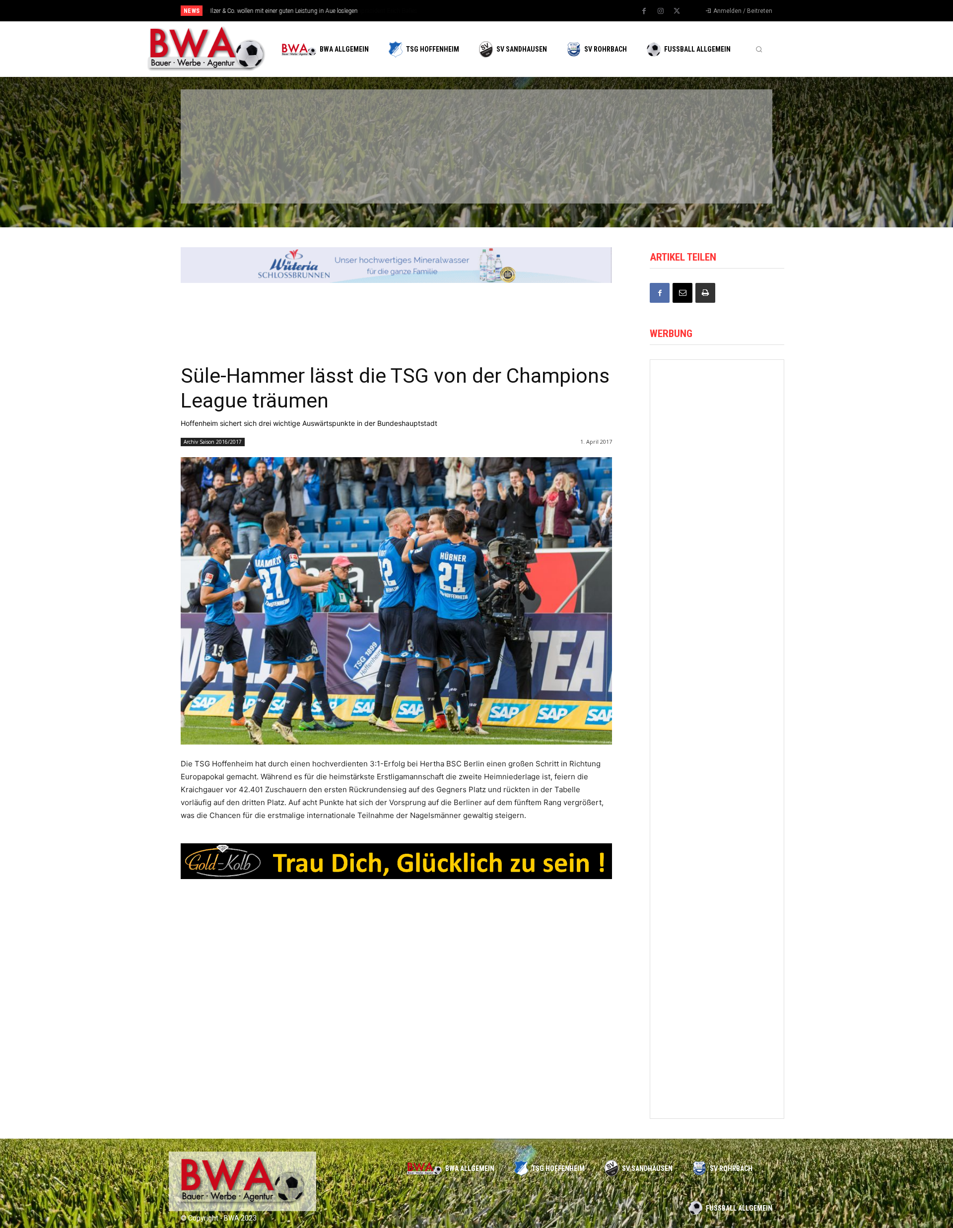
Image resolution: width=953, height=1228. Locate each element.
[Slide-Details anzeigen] (396, 265)
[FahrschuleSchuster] (614, 120)
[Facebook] (644, 11)
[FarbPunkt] (328, 172)
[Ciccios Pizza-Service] (709, 172)
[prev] (493, 10)
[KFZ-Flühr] (328, 120)
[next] (509, 10)
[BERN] (424, 120)
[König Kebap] (614, 172)
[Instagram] (661, 11)
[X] (677, 11)
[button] (758, 49)
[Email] (682, 293)
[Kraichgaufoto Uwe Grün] (717, 561)
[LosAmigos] (519, 172)
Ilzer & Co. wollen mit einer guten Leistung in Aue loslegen (283, 10)
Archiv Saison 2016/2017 (213, 441)
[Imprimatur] (709, 120)
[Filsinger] (233, 120)
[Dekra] (424, 172)
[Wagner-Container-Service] (717, 727)
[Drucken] (705, 293)
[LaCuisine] (233, 172)
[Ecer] (519, 120)
